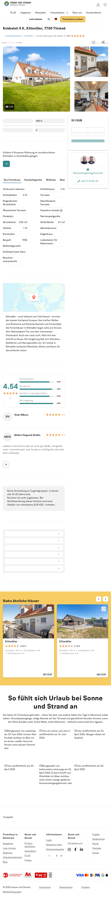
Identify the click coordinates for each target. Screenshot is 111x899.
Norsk (95, 843)
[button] (20, 745)
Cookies (85, 887)
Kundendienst (93, 12)
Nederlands (98, 839)
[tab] (18, 637)
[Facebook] (75, 849)
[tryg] (42, 877)
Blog (5, 862)
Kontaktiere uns (75, 843)
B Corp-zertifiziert (30, 845)
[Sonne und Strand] (17, 4)
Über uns (77, 12)
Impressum (45, 887)
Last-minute (35, 19)
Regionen (8, 852)
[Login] (98, 5)
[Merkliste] (105, 5)
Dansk (95, 852)
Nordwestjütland (13, 36)
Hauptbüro (30, 851)
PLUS (13, 12)
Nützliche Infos (54, 844)
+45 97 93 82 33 (89, 181)
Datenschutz (66, 887)
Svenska (96, 848)
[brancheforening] (13, 877)
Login (49, 840)
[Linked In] (81, 849)
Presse (28, 860)
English (96, 834)
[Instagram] (69, 849)
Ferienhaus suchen (73, 19)
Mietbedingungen (12, 892)
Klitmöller (28, 36)
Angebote (26, 12)
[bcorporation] (51, 877)
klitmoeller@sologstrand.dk (88, 173)
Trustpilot (8, 817)
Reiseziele (40, 12)
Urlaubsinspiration (12, 857)
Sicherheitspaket (55, 849)
